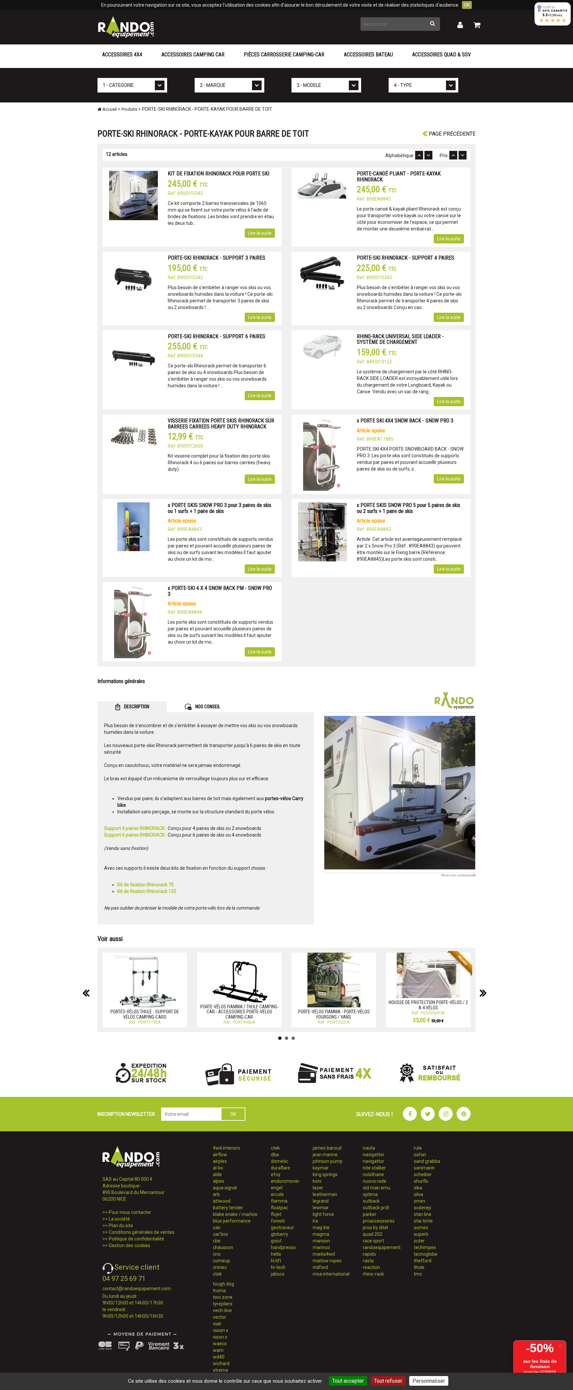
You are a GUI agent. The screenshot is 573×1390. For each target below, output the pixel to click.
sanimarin (424, 1167)
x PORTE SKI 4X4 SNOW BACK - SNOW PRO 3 (405, 420)
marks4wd (324, 1254)
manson (321, 1240)
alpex (218, 1181)
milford (320, 1267)
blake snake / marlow (235, 1214)
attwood (221, 1201)
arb (216, 1194)
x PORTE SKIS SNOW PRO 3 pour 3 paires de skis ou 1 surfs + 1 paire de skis (219, 508)
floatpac (279, 1207)
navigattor (373, 1154)
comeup (221, 1260)
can (217, 1227)
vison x (220, 1337)
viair (217, 1323)
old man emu (376, 1187)
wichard (221, 1363)
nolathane (373, 1174)
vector (219, 1317)
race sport (373, 1240)
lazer (318, 1187)
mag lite (321, 1227)
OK (467, 5)
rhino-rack (373, 1274)
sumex (421, 1227)
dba (275, 1154)
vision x (220, 1330)
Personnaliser (429, 1381)
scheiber (423, 1174)
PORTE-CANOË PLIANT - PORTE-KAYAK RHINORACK (399, 176)
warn (218, 1350)
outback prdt (376, 1207)
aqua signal (225, 1187)
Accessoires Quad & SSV (441, 54)
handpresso (283, 1247)
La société (119, 1219)
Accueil (109, 109)
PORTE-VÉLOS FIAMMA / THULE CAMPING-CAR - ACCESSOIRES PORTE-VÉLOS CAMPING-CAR (239, 1012)
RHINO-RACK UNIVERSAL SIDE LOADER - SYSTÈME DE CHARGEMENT (400, 339)
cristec (220, 1267)
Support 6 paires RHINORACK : (135, 835)
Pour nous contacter (130, 1212)
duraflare (280, 1167)
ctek (217, 1274)
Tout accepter (348, 1381)
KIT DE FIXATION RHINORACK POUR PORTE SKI (218, 173)
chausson (223, 1247)
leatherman (325, 1194)
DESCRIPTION (136, 706)
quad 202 (372, 1234)
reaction (371, 1267)
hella (276, 1254)
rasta (368, 1260)
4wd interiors (226, 1148)
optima (370, 1194)
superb (421, 1234)
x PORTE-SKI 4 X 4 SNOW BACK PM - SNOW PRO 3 (220, 591)
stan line (422, 1214)
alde (217, 1174)
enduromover (285, 1181)
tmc (418, 1274)
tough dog (223, 1284)
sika (418, 1187)
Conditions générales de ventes (141, 1232)
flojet (276, 1214)
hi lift (276, 1260)
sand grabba (427, 1161)
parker (369, 1214)
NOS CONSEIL (207, 706)
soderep (422, 1207)
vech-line (222, 1310)
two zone (222, 1297)
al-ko (218, 1167)
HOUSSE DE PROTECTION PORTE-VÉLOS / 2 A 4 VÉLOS (428, 1005)
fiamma (279, 1201)
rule (418, 1148)
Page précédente (451, 134)
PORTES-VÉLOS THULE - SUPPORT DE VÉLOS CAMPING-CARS (144, 1014)
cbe (217, 1240)
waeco (220, 1343)
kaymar (321, 1167)
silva (418, 1194)
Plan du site (121, 1225)
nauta (369, 1148)
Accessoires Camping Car (192, 54)
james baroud (327, 1148)
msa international (331, 1274)
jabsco (278, 1274)
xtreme (220, 1370)
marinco (321, 1247)
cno (217, 1254)
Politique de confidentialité (136, 1238)
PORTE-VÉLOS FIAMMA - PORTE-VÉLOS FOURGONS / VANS (334, 1014)
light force (323, 1214)
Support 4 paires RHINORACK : (135, 828)
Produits (129, 109)
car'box (220, 1234)
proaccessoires (379, 1221)
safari (420, 1154)
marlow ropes (327, 1260)
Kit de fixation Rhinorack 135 (146, 891)
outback (371, 1201)
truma (219, 1290)
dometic (279, 1161)
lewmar (321, 1207)
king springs (325, 1174)
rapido (369, 1254)
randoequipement (382, 1247)
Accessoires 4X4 (122, 54)
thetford (422, 1260)
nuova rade (374, 1181)
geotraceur (282, 1227)
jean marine (325, 1154)
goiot (276, 1240)
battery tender (228, 1207)
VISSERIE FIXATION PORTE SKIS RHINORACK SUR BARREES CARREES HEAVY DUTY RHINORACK (221, 423)
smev (419, 1201)
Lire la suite (260, 233)
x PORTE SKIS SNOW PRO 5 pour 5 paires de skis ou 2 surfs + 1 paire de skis (408, 508)
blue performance (232, 1221)
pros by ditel (375, 1227)
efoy (276, 1174)
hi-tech (278, 1267)
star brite (423, 1221)
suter (419, 1240)
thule (419, 1267)
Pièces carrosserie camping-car (284, 54)
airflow (220, 1154)
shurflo (421, 1181)
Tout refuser (388, 1381)
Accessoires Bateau (368, 54)
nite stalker (374, 1167)
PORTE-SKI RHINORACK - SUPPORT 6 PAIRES (216, 336)
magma (321, 1234)
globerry (279, 1234)
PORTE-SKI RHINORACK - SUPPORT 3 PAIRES (216, 258)
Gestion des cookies (129, 1245)
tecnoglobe (425, 1254)
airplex (220, 1161)
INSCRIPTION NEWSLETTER (126, 1114)
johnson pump (328, 1161)
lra (315, 1221)
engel (277, 1187)
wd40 (218, 1356)
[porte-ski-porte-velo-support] (400, 792)
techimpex (425, 1247)
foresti (278, 1221)
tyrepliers (222, 1303)
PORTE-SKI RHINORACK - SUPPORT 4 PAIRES (405, 258)
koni (317, 1181)
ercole (277, 1194)
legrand (321, 1201)
